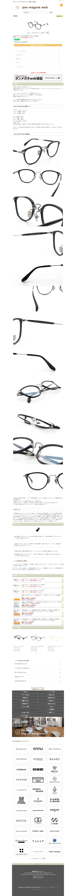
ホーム (33, 687)
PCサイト (61, 0)
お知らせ (25, 691)
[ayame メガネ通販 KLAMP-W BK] (38, 30)
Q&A (51, 706)
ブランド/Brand (26, 694)
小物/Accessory (52, 703)
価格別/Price (25, 703)
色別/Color (51, 700)
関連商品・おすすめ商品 (19, 575)
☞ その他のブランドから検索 (38, 858)
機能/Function (25, 700)
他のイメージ (16, 524)
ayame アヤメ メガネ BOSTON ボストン (38, 646)
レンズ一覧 (51, 691)
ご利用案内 (51, 709)
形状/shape (51, 694)
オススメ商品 (25, 706)
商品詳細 (15, 83)
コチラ (32, 501)
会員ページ (51, 712)
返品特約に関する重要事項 (21, 42)
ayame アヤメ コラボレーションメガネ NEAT (55, 646)
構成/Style (25, 697)
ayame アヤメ (60, 16)
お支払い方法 (25, 712)
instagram (25, 715)
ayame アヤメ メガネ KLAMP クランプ (33, 579)
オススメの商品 (17, 627)
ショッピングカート (61, 5)
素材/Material (51, 697)
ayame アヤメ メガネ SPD (18, 646)
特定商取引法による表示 (38, 689)
